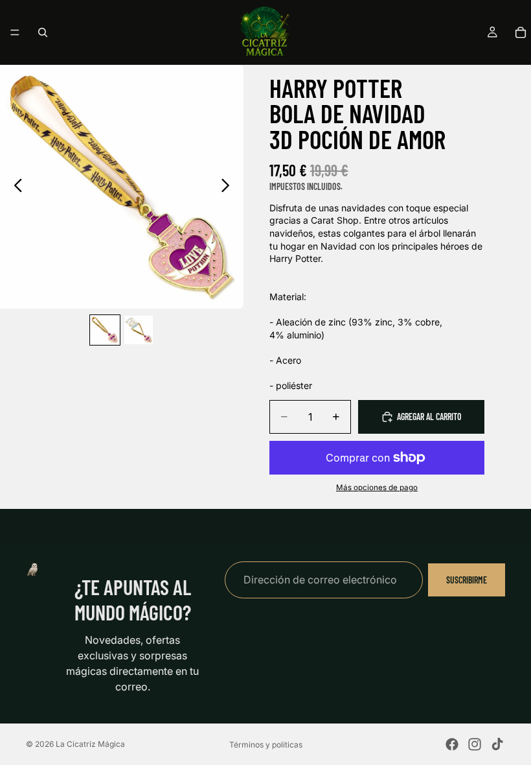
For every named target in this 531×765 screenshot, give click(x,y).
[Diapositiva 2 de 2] (138, 330)
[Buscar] (42, 32)
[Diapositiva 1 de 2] (105, 330)
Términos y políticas (265, 744)
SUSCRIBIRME (466, 579)
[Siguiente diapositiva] (228, 186)
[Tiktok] (497, 744)
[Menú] (15, 32)
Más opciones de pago (377, 487)
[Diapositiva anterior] (14, 186)
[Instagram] (474, 744)
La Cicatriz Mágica (90, 744)
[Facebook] (452, 744)
